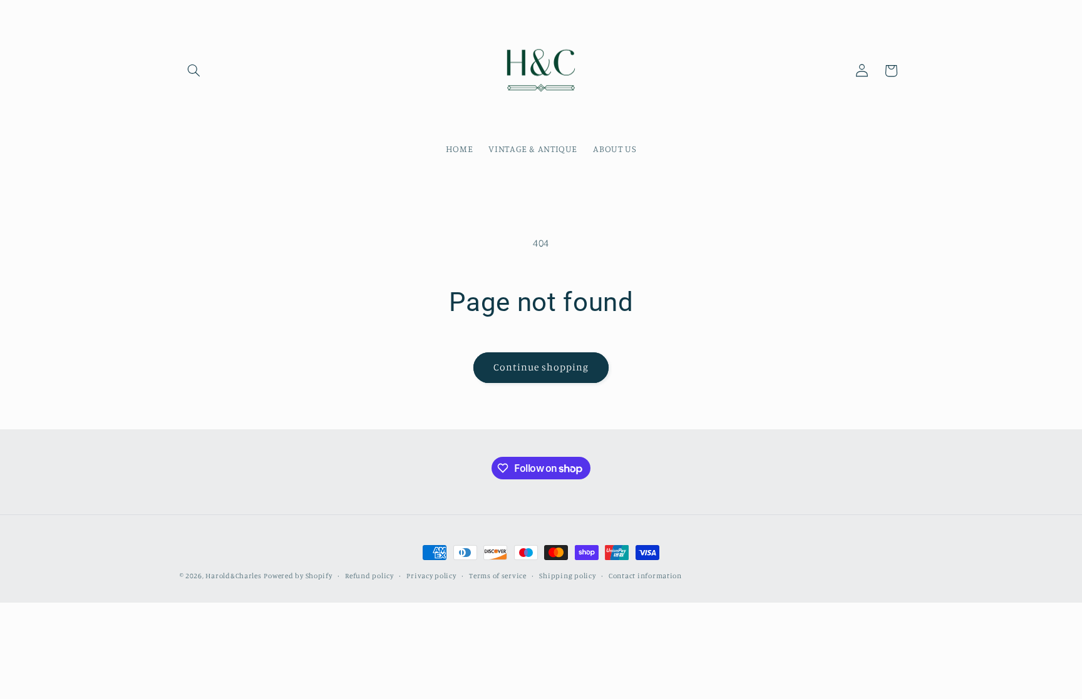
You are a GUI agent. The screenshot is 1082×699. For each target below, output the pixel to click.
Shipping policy (567, 575)
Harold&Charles (233, 575)
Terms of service (498, 575)
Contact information (645, 575)
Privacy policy (431, 575)
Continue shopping (541, 367)
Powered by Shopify (298, 575)
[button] (194, 70)
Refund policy (369, 575)
